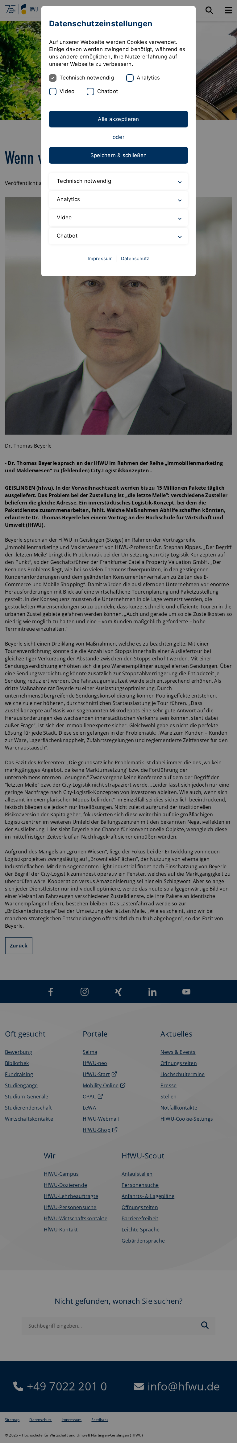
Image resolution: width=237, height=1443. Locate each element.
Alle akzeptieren (118, 119)
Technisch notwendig (87, 78)
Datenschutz (135, 258)
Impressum (100, 258)
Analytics (148, 78)
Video (67, 91)
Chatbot (107, 91)
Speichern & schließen (118, 155)
